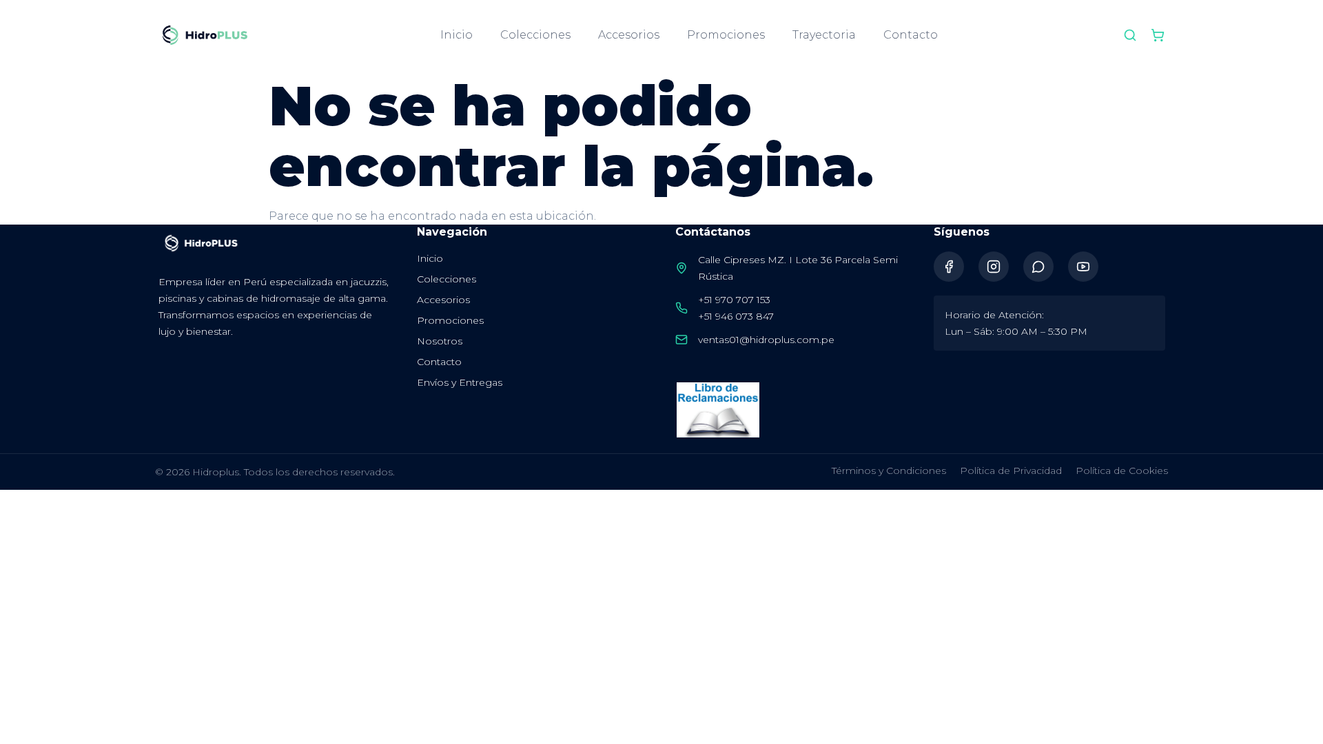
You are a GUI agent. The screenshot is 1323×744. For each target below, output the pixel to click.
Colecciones (535, 34)
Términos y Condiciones (889, 470)
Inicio (456, 34)
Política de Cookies (1122, 470)
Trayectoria (824, 34)
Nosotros (439, 341)
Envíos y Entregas (459, 382)
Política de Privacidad (1011, 470)
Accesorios (628, 34)
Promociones (726, 34)
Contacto (910, 34)
